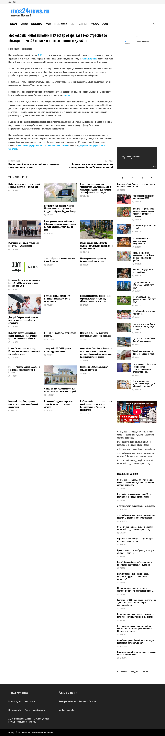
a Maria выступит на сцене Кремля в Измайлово (136, 449)
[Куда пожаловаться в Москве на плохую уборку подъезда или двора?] (124, 324)
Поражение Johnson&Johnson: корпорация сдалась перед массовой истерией (136, 653)
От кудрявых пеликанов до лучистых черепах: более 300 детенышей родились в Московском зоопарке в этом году (135, 434)
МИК (40, 55)
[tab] (122, 177)
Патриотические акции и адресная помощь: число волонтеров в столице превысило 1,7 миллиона (136, 615)
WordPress (43, 732)
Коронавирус (36, 24)
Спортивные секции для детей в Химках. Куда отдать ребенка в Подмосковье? (143, 384)
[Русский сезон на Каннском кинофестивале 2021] (124, 195)
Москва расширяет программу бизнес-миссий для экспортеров (94, 260)
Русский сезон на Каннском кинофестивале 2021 (143, 197)
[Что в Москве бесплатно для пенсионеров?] (124, 311)
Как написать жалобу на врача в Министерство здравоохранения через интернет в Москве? (144, 368)
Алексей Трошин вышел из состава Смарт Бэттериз (59, 260)
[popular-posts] (122, 177)
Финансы (83, 24)
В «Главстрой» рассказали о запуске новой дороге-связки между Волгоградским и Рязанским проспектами (96, 405)
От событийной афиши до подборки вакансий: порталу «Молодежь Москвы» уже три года (135, 462)
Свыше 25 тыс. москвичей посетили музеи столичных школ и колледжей (60, 390)
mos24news (26, 732)
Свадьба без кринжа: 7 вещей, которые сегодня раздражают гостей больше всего (135, 641)
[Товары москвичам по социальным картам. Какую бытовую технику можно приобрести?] (124, 252)
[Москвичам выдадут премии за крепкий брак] (124, 269)
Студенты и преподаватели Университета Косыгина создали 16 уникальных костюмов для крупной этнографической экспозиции (95, 188)
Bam (51, 732)
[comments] (142, 177)
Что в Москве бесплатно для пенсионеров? (143, 312)
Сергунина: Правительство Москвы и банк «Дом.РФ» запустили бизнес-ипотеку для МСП (24, 282)
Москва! (24, 24)
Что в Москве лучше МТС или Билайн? (144, 226)
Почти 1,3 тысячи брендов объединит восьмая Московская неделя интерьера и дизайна (135, 563)
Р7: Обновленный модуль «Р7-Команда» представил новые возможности (57, 298)
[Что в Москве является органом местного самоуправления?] (124, 238)
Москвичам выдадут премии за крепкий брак (143, 271)
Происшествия (60, 24)
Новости (13, 24)
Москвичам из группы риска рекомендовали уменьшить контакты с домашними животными (143, 212)
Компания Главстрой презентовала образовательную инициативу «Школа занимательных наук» (95, 298)
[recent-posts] (132, 177)
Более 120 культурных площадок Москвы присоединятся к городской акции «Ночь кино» (24, 351)
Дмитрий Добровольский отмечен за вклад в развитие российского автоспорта (24, 320)
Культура (95, 24)
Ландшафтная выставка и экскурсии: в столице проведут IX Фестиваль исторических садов (136, 455)
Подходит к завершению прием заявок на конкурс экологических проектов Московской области (22, 335)
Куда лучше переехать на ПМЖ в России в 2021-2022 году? (143, 285)
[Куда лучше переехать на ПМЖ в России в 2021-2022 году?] (124, 282)
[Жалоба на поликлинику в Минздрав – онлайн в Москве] (124, 351)
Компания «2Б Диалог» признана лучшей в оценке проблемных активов (58, 404)
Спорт (73, 24)
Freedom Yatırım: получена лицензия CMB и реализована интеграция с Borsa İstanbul (134, 443)
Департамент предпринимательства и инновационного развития (43, 145)
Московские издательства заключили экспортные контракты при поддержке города (135, 589)
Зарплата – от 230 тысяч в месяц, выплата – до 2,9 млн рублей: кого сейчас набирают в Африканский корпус (136, 602)
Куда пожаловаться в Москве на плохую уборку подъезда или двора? (143, 326)
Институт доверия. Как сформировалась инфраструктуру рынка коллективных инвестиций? (133, 576)
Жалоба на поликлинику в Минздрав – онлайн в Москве (143, 352)
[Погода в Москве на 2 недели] (143, 41)
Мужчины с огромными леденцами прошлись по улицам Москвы (23, 244)
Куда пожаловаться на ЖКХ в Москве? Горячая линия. (143, 339)
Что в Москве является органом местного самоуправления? (141, 241)
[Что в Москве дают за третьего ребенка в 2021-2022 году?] (124, 297)
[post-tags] (152, 177)
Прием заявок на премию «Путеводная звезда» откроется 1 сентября (135, 551)
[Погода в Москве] (137, 37)
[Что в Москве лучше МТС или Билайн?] (124, 225)
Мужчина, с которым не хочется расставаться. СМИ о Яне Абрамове (95, 334)
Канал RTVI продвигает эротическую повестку (60, 334)
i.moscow (66, 95)
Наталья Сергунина (89, 58)
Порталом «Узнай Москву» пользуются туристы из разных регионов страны (136, 185)
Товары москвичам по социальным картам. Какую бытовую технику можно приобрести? (143, 256)
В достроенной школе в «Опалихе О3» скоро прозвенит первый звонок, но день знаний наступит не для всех (60, 225)
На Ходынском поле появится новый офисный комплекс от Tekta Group (24, 185)
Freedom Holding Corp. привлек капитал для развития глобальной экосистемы (23, 404)
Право (48, 24)
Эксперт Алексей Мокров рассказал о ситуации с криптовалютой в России (24, 369)
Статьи (105, 24)
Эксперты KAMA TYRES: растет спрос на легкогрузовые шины (60, 350)
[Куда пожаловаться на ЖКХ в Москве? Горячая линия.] (124, 338)
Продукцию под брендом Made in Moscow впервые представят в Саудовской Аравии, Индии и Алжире (60, 208)
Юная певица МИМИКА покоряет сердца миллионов (94, 368)
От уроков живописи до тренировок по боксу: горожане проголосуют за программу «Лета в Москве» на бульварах (134, 628)
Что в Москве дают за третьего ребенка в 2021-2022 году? (144, 299)
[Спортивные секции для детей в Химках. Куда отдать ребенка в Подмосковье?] (124, 381)
